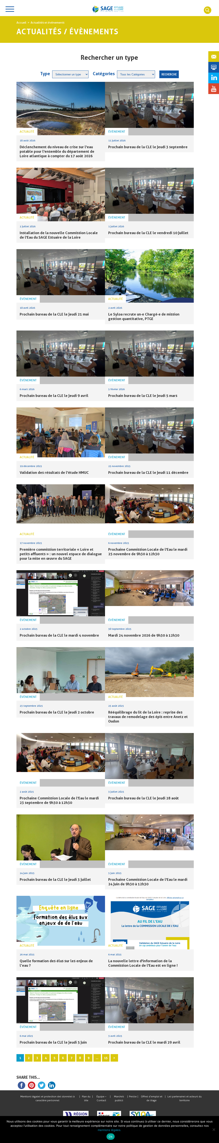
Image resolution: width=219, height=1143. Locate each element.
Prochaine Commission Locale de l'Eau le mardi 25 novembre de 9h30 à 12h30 (147, 551)
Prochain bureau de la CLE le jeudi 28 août (143, 798)
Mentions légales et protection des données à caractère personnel (47, 1098)
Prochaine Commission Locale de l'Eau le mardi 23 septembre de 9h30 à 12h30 (59, 800)
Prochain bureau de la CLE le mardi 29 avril (144, 1042)
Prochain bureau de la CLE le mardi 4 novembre (59, 635)
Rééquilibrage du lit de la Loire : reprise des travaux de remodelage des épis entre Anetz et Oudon (148, 716)
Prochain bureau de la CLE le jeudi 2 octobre (57, 712)
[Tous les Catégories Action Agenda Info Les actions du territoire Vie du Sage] (136, 74)
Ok (110, 1136)
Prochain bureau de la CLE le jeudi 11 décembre (148, 472)
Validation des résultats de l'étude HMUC (54, 472)
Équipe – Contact (101, 1098)
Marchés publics (119, 1098)
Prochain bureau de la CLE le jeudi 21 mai (54, 314)
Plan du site (86, 1098)
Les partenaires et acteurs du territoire (184, 1098)
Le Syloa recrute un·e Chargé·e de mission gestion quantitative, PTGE (143, 316)
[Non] (214, 1129)
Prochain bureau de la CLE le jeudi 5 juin (53, 1042)
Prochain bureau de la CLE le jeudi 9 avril (54, 395)
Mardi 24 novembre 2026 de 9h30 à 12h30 (143, 635)
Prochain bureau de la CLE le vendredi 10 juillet (148, 232)
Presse (133, 1096)
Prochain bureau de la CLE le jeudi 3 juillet (55, 879)
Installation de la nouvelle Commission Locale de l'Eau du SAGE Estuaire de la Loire (59, 234)
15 (105, 1058)
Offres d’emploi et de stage (151, 1098)
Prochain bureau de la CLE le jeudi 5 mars (142, 395)
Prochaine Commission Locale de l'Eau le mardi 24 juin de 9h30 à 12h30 (147, 881)
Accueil (21, 22)
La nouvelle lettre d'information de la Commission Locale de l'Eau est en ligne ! (143, 963)
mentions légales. (109, 1130)
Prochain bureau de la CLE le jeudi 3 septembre (148, 147)
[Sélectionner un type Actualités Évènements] (70, 74)
